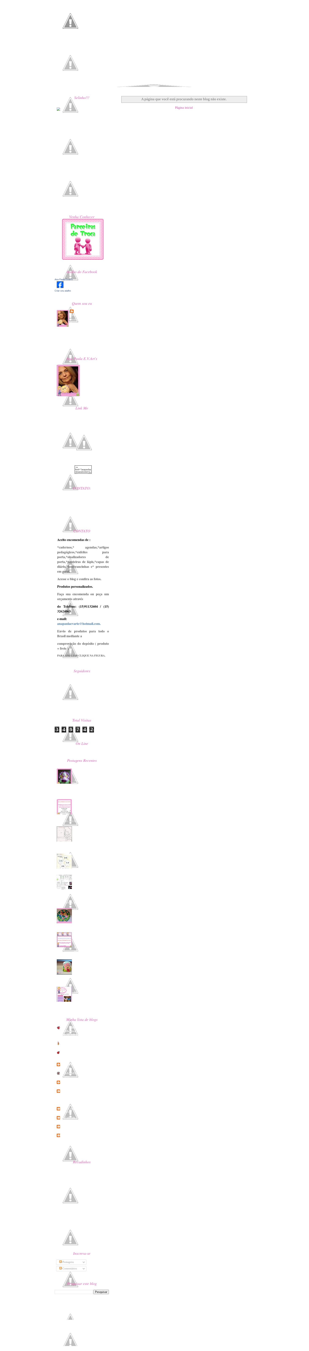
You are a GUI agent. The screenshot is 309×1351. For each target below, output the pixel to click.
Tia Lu (63, 1135)
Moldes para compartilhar (88, 988)
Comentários (69, 1268)
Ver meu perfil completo (72, 345)
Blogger (90, 1304)
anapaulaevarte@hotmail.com (79, 507)
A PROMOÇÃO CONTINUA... (91, 933)
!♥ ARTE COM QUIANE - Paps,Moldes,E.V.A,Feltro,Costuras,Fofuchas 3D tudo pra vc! (82, 1031)
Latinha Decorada (84, 961)
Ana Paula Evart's (64, 279)
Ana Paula (81, 311)
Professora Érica (69, 1126)
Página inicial (184, 107)
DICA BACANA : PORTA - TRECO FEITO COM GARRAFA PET (91, 879)
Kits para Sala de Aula (86, 909)
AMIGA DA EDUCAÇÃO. (74, 1073)
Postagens (68, 1262)
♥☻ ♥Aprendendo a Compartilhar (79, 1144)
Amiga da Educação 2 (72, 1064)
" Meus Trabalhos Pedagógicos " (78, 1043)
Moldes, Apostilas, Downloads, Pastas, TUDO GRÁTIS (91, 773)
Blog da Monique (69, 1091)
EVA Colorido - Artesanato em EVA (79, 1117)
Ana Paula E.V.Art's (71, 1082)
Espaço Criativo (68, 1108)
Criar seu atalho (63, 290)
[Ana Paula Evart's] (59, 287)
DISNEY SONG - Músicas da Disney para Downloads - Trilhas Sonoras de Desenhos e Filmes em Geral (82, 1100)
